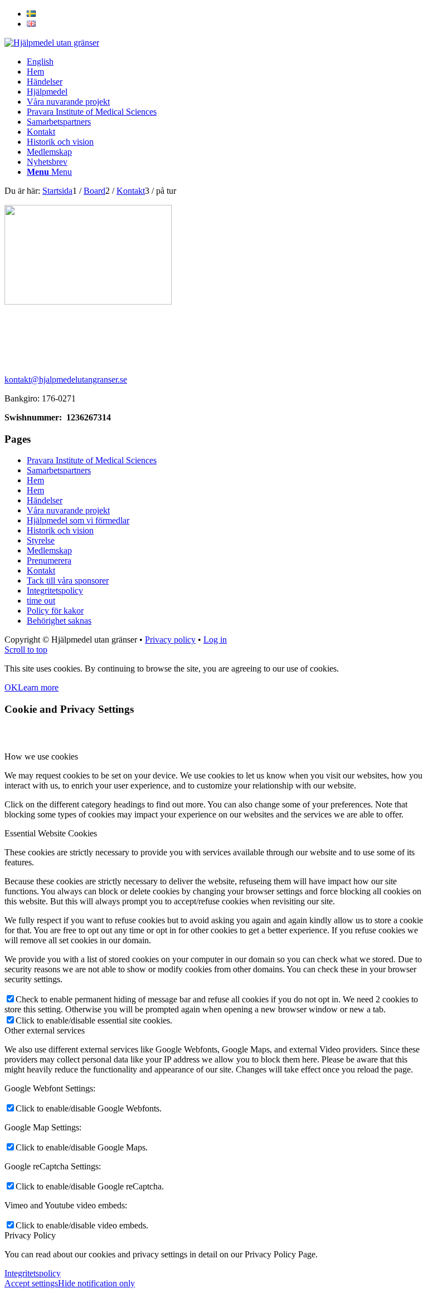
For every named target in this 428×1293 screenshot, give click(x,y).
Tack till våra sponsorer (68, 580)
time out (41, 600)
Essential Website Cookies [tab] (50, 833)
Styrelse (41, 540)
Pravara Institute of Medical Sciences (92, 460)
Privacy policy (170, 639)
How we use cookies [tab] (41, 756)
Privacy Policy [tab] (30, 1235)
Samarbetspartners (59, 470)
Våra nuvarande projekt (68, 510)
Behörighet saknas (59, 620)
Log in (215, 639)
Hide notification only (96, 1283)
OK (11, 687)
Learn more (38, 687)
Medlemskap (49, 550)
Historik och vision (60, 530)
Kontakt (41, 570)
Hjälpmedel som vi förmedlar (78, 520)
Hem (35, 480)
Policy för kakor (55, 610)
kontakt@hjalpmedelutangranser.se (65, 379)
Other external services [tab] (44, 1030)
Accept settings (31, 1283)
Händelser (44, 500)
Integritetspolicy (55, 590)
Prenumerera (49, 560)
